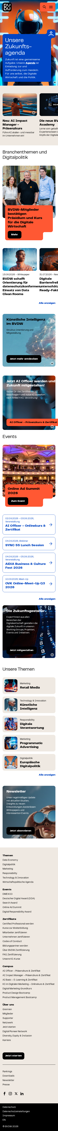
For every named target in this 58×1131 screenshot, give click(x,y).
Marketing (8, 869)
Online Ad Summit (12, 907)
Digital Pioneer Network (15, 1032)
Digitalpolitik (9, 865)
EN (4, 1120)
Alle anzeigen (47, 303)
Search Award (10, 903)
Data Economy (10, 860)
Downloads (8, 1076)
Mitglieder (8, 1014)
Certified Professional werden (18, 924)
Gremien (7, 1010)
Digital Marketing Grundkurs (17, 989)
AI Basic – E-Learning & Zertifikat (20, 980)
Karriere (7, 1040)
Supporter (8, 1018)
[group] (20, 115)
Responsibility (10, 873)
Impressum (9, 1116)
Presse (6, 1085)
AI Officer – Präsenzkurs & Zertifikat (21, 971)
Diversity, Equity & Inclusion (17, 1036)
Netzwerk (8, 1023)
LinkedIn (22, 1094)
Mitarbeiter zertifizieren (15, 933)
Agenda (30, 63)
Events (7, 890)
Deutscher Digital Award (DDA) (19, 899)
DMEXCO (7, 894)
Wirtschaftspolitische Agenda (18, 882)
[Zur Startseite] (7, 7)
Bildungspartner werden (15, 946)
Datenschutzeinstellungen (16, 1112)
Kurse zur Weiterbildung (15, 928)
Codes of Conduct (12, 941)
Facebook (4, 1094)
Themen (8, 855)
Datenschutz (9, 1107)
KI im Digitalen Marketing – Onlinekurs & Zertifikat (28, 984)
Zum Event (18, 501)
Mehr (14, 235)
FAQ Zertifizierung (12, 955)
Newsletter (8, 1080)
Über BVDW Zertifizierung (16, 950)
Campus (8, 966)
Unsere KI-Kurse (11, 959)
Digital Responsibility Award (17, 912)
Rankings (7, 1072)
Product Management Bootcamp (20, 998)
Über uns (8, 1005)
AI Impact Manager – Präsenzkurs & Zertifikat (26, 976)
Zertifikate (9, 919)
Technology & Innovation (16, 878)
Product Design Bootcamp (16, 993)
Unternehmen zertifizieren (16, 937)
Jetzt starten (9, 1027)
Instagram (10, 1094)
